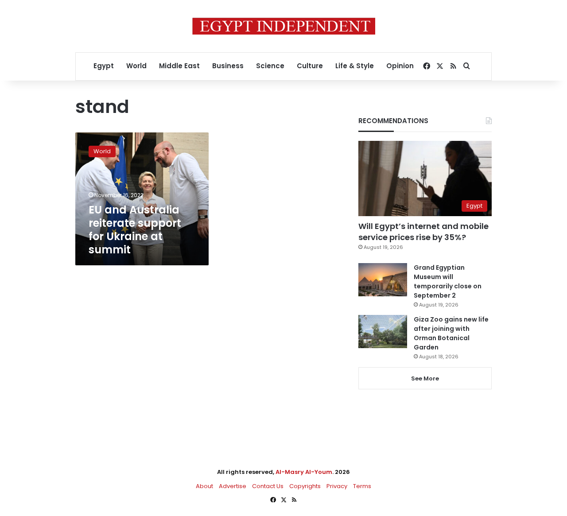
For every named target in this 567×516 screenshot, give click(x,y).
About (204, 486)
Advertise (232, 486)
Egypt (103, 65)
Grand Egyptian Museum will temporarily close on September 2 (448, 281)
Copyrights (305, 486)
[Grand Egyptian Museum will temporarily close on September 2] (382, 279)
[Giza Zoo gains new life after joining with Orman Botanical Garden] (382, 331)
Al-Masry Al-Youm (304, 472)
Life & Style (354, 65)
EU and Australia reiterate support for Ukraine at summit (135, 229)
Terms (362, 486)
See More (425, 378)
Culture (310, 65)
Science (270, 65)
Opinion (400, 65)
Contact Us (268, 486)
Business (228, 65)
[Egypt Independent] (283, 26)
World (136, 65)
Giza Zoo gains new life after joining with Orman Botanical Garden (451, 333)
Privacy (336, 486)
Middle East (179, 65)
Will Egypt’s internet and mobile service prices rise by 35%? (423, 232)
